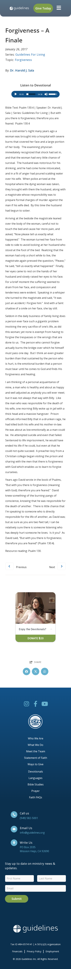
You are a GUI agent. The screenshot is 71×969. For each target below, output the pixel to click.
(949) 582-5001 (29, 818)
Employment (52, 951)
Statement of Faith (35, 758)
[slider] (30, 94)
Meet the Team (35, 751)
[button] (26, 671)
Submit (17, 899)
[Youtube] (45, 704)
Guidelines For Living (30, 54)
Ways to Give (35, 764)
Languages (35, 778)
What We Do (35, 745)
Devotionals (35, 771)
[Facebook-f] (35, 704)
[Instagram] (26, 704)
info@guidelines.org (32, 832)
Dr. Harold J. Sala (22, 70)
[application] (35, 94)
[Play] (15, 94)
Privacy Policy (34, 951)
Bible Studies (36, 784)
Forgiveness (23, 60)
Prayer (35, 791)
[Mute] (46, 94)
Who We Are (35, 738)
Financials (17, 951)
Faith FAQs (35, 797)
